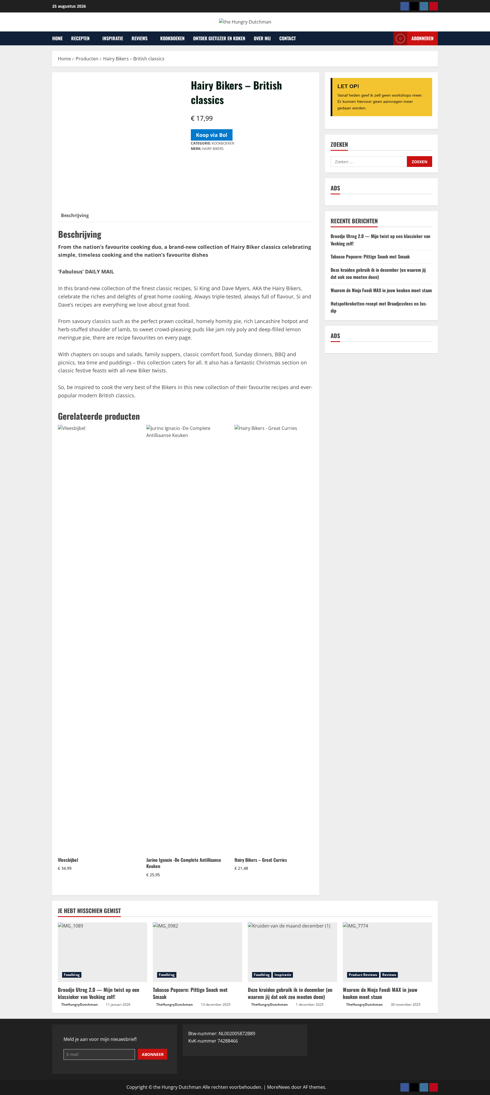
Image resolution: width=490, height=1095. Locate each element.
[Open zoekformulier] (387, 38)
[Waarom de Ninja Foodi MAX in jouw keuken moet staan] (387, 952)
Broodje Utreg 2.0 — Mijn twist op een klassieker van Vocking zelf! (98, 993)
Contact (287, 38)
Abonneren (422, 38)
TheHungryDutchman (79, 1004)
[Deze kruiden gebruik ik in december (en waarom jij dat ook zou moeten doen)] (292, 952)
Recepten (80, 38)
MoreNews (278, 1087)
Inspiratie (112, 38)
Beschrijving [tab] (75, 215)
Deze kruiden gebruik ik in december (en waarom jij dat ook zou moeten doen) (378, 273)
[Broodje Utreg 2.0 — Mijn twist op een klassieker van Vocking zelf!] (102, 952)
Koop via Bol (211, 134)
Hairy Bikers (213, 148)
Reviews (139, 38)
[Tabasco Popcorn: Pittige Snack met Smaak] (197, 952)
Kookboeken (172, 38)
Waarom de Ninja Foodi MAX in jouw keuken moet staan (381, 290)
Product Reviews (363, 974)
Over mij (262, 38)
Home (57, 38)
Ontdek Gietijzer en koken (219, 38)
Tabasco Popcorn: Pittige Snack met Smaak (370, 256)
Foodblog (72, 974)
